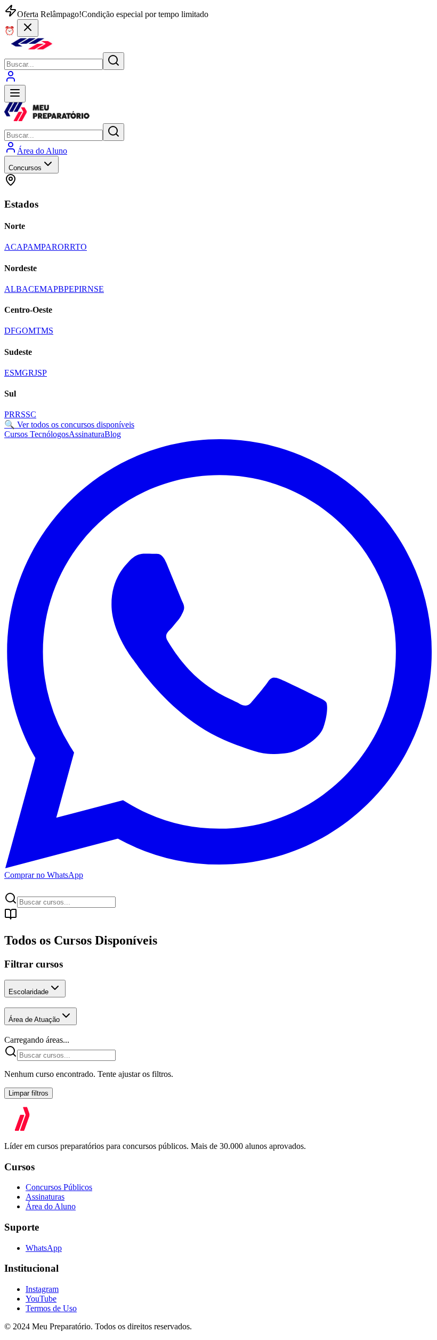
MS (47, 330)
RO (58, 246)
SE (99, 289)
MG (21, 372)
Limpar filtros (28, 1093)
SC (31, 414)
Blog (112, 434)
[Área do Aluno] (10, 79)
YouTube (41, 1298)
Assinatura (86, 434)
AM (34, 246)
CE (33, 289)
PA (46, 246)
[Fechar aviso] (27, 28)
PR (9, 414)
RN (88, 289)
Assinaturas (45, 1196)
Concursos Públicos (59, 1187)
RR (69, 246)
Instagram (42, 1289)
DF (9, 330)
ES (9, 372)
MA (46, 289)
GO (21, 330)
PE (69, 289)
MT (34, 330)
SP (42, 372)
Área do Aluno (51, 1206)
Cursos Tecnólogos (36, 434)
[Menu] (15, 93)
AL (10, 289)
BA (22, 289)
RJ (32, 372)
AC (10, 246)
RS (20, 414)
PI (78, 289)
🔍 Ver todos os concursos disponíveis (69, 424)
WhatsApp (44, 1247)
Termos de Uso (51, 1308)
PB (58, 289)
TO (81, 246)
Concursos (25, 168)
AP (22, 246)
